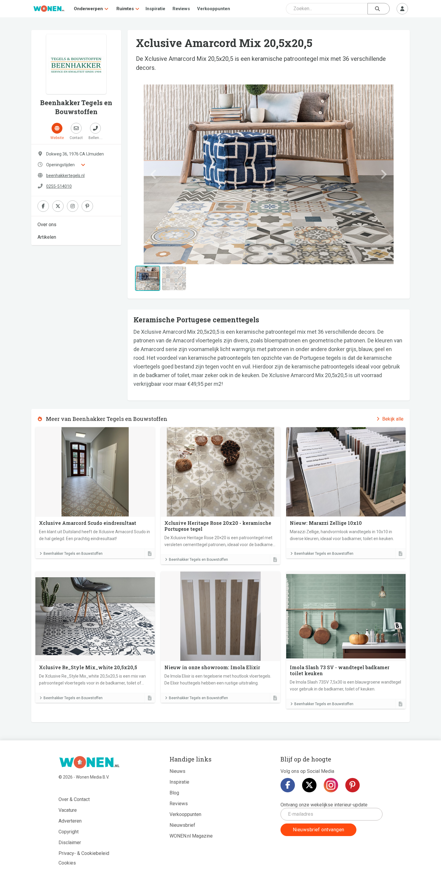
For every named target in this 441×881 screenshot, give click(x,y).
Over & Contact (74, 799)
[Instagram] (331, 785)
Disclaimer (69, 842)
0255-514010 (59, 186)
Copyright (68, 832)
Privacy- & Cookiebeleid (83, 853)
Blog (174, 793)
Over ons (47, 224)
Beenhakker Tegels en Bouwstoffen (73, 553)
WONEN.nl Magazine (191, 836)
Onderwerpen (88, 8)
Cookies (67, 863)
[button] (154, 174)
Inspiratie (155, 8)
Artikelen (47, 237)
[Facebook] (287, 785)
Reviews (181, 8)
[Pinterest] (352, 785)
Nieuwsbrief (182, 825)
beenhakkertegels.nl (65, 175)
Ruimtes (125, 8)
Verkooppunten (213, 8)
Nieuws (177, 771)
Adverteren (70, 821)
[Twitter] (309, 785)
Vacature (67, 810)
